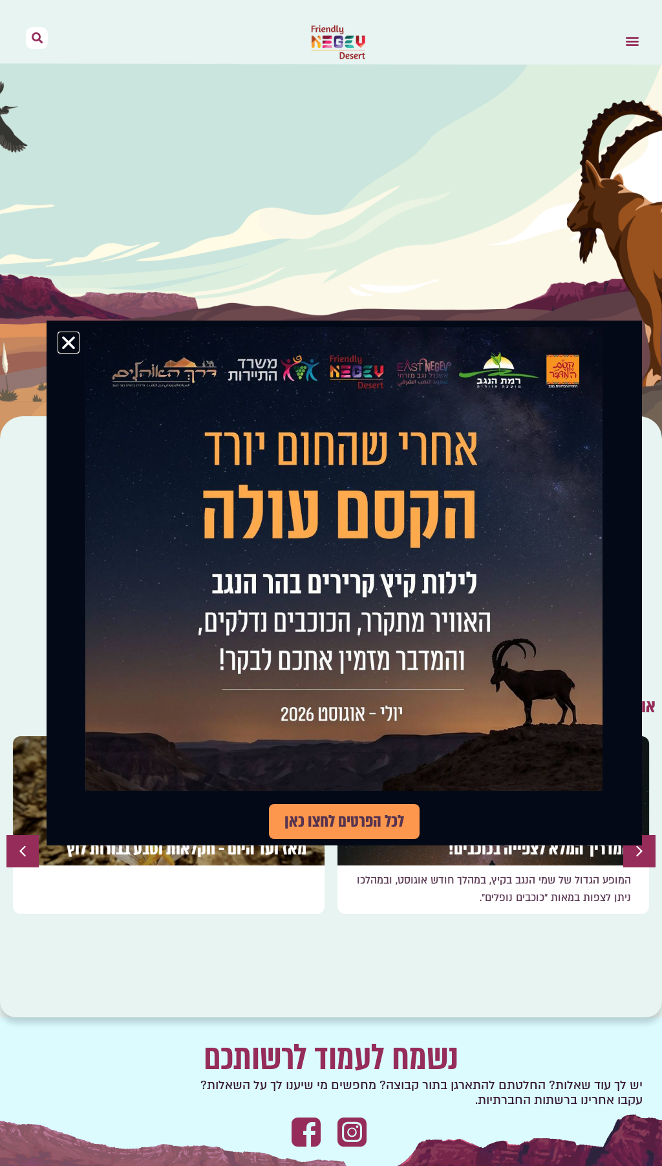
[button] (632, 41)
